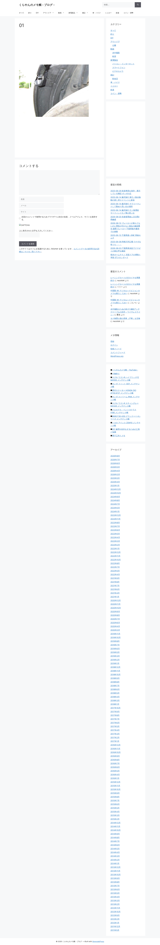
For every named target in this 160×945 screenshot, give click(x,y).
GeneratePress (98, 941)
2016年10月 (115, 752)
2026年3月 (115, 474)
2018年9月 (115, 678)
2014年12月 (115, 823)
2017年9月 (115, 711)
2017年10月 (115, 708)
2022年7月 (115, 567)
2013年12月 (115, 867)
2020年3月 (115, 630)
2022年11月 (115, 556)
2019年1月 (114, 663)
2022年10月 (115, 560)
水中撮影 (116, 53)
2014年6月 (115, 845)
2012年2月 (115, 919)
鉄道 (117, 13)
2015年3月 (115, 815)
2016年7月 (115, 763)
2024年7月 (115, 504)
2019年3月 (115, 656)
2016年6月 (115, 767)
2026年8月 (115, 456)
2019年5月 (115, 652)
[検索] (138, 4)
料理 (114, 56)
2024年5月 (115, 508)
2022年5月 (115, 571)
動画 (59, 13)
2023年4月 (115, 537)
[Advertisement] (59, 47)
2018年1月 (114, 704)
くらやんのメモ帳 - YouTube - (125, 370)
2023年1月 (115, 548)
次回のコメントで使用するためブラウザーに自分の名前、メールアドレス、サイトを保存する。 (59, 218)
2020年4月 (115, 626)
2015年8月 (115, 797)
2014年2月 (115, 860)
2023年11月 (115, 519)
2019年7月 (115, 645)
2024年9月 (115, 497)
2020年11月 (115, 604)
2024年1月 (115, 511)
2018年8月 (115, 682)
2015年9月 (115, 793)
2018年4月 (115, 697)
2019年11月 (115, 634)
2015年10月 (115, 789)
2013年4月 (115, 897)
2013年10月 (115, 875)
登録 (112, 341)
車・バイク (97, 13)
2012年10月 (115, 912)
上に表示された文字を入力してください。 (36, 231)
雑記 (83, 13)
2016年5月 (115, 771)
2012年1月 (114, 923)
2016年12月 (115, 745)
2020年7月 (115, 619)
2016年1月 (114, 778)
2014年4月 (115, 852)
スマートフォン (118, 67)
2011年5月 (114, 930)
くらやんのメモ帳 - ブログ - (37, 4)
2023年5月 (115, 534)
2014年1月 (114, 863)
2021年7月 (115, 586)
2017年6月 (115, 723)
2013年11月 (115, 871)
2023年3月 (115, 541)
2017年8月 (115, 715)
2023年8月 (115, 523)
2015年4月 (115, 812)
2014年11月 (115, 826)
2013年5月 (115, 893)
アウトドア (47, 13)
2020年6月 (115, 623)
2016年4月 (115, 774)
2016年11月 (115, 749)
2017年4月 (115, 730)
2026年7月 (115, 460)
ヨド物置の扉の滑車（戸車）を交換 (125, 318)
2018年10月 (115, 674)
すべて (21, 13)
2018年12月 (115, 667)
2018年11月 (115, 671)
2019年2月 (115, 660)
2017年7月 (115, 719)
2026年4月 (115, 471)
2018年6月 (115, 689)
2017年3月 (115, 734)
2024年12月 (115, 489)
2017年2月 (115, 737)
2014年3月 (115, 856)
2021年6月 (115, 589)
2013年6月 (115, 889)
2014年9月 (115, 834)
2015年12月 (115, 782)
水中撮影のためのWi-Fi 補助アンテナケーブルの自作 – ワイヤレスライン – (125, 312)
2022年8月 (115, 563)
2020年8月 (115, 615)
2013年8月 (115, 882)
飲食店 (115, 79)
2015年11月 (115, 786)
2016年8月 (115, 760)
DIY (37, 13)
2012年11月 (115, 908)
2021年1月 (114, 597)
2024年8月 (115, 500)
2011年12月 (115, 926)
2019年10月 (115, 637)
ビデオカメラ (117, 71)
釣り (30, 13)
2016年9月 (115, 756)
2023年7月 (115, 526)
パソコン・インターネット (123, 64)
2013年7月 (115, 886)
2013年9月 (115, 878)
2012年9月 (115, 915)
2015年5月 (115, 808)
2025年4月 (115, 482)
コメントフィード (117, 352)
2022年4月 (115, 574)
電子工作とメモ (118, 436)
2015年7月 (115, 800)
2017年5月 (115, 726)
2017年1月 (114, 741)
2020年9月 (115, 611)
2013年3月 (115, 900)
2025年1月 (115, 485)
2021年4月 (115, 593)
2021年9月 (115, 578)
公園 (114, 45)
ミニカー (108, 13)
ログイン (114, 345)
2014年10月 (115, 830)
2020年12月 (115, 600)
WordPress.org (116, 356)
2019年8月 (115, 641)
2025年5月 (115, 478)
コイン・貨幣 (128, 13)
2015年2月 (115, 819)
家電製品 (72, 13)
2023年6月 (115, 530)
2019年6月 (115, 649)
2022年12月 (115, 552)
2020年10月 (115, 608)
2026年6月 (115, 463)
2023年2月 (115, 545)
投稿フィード (116, 349)
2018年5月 (115, 693)
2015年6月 (115, 804)
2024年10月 (115, 493)
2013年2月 (115, 904)
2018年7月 (115, 686)
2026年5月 (115, 467)
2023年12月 (115, 515)
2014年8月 (115, 837)
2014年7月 (115, 841)
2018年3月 (115, 700)
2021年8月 (115, 582)
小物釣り (116, 374)
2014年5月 (115, 849)
